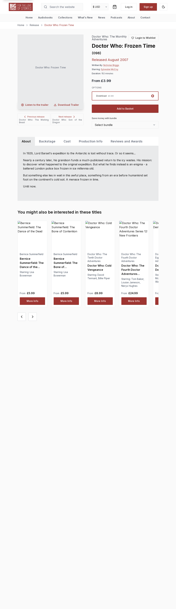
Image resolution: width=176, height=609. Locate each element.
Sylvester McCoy (109, 69)
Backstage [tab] (47, 141)
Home (29, 17)
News (101, 17)
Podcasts (116, 17)
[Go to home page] (21, 7)
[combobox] (125, 125)
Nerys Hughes (129, 285)
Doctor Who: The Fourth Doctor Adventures (131, 257)
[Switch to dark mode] (163, 7)
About (131, 17)
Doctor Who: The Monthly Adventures (109, 38)
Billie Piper (104, 278)
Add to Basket (125, 108)
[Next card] (33, 317)
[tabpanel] (88, 173)
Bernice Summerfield (31, 254)
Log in (129, 6)
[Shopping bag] (114, 6)
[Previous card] (22, 317)
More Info (32, 301)
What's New (85, 17)
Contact (145, 17)
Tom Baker (137, 278)
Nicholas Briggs (111, 65)
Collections (65, 17)
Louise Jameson (130, 282)
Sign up (148, 6)
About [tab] (26, 141)
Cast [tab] (67, 141)
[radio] (125, 95)
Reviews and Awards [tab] (126, 141)
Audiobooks (45, 17)
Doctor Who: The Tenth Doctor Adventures (97, 257)
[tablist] (88, 141)
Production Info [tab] (90, 141)
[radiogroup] (125, 95)
